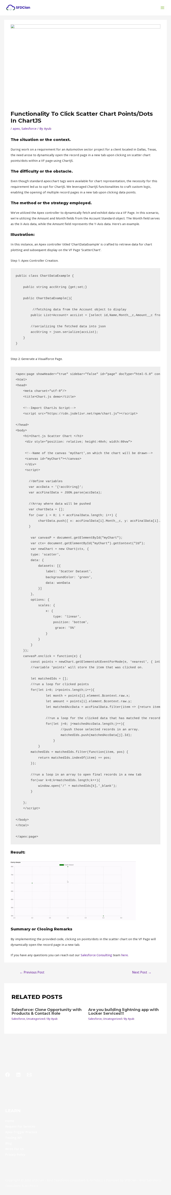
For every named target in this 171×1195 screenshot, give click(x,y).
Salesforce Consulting (96, 955)
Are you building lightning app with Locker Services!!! (123, 1011)
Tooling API (13, 1137)
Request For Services (20, 1126)
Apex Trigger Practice (21, 1132)
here (124, 955)
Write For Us (14, 1149)
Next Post (141, 972)
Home (9, 1121)
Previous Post (32, 972)
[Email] (29, 1074)
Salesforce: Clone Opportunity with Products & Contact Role (46, 1011)
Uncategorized (35, 1019)
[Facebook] (7, 1074)
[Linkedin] (18, 1074)
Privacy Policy (15, 1154)
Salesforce (28, 128)
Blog (8, 1143)
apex (16, 128)
